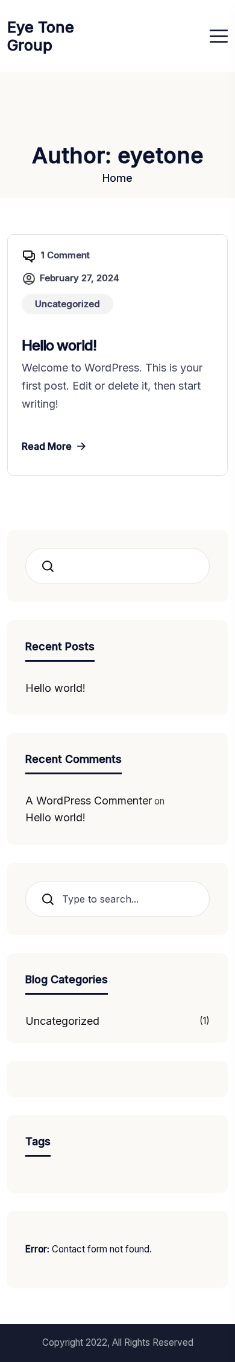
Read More (47, 446)
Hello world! (59, 345)
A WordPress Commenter (88, 800)
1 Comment (65, 255)
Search (51, 566)
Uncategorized (62, 1021)
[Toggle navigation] (219, 36)
